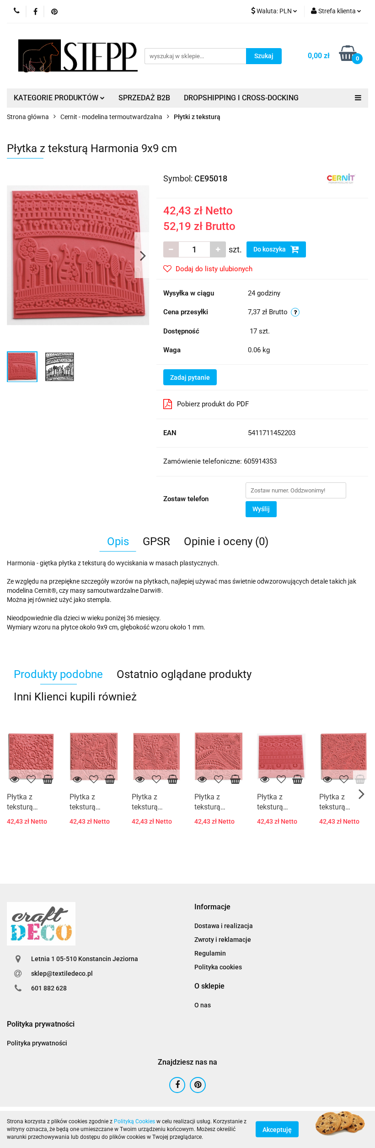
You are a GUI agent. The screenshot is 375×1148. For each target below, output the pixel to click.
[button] (212, 907)
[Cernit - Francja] (341, 178)
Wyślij (261, 509)
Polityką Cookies (134, 1121)
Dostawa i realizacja (223, 925)
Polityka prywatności (37, 1043)
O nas (202, 1005)
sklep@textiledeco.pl (62, 973)
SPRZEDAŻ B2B (144, 97)
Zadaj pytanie (190, 377)
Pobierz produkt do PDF (213, 404)
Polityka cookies (218, 967)
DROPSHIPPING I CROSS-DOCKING (241, 97)
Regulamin (210, 953)
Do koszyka (270, 249)
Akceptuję (277, 1129)
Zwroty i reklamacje (222, 939)
